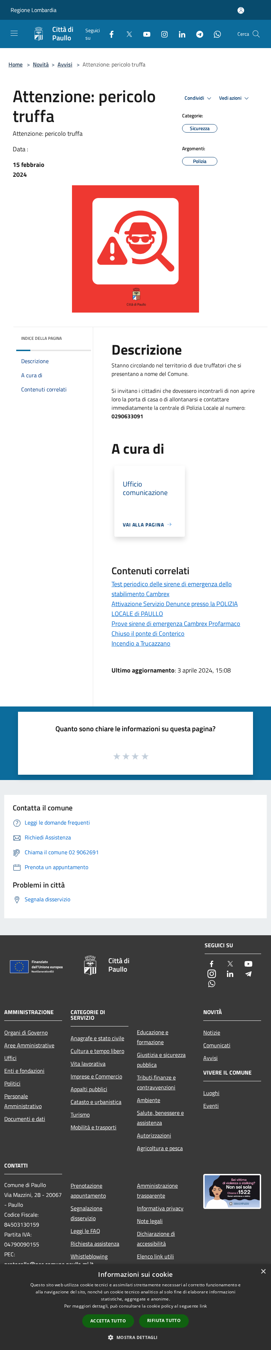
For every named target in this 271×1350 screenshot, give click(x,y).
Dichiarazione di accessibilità (156, 1238)
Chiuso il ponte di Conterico (148, 633)
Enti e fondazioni (24, 1070)
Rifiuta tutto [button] (164, 1320)
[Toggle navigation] (14, 33)
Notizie (211, 1032)
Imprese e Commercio (96, 1076)
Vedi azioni (230, 98)
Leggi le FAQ (85, 1231)
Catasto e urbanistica (96, 1102)
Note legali (150, 1221)
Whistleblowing (89, 1256)
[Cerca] (256, 34)
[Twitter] (126, 34)
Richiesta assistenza (95, 1243)
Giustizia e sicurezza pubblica (161, 1060)
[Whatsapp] (214, 34)
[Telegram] (197, 34)
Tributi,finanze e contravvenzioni (156, 1082)
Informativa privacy (160, 1208)
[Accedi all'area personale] (241, 10)
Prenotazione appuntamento (88, 1190)
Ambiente (148, 1100)
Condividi (195, 98)
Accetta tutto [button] (108, 1321)
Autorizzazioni (154, 1135)
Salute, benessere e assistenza (160, 1117)
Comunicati (216, 1045)
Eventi (211, 1105)
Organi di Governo (26, 1032)
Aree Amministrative (29, 1045)
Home (15, 64)
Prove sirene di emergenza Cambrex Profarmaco (176, 623)
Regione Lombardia (33, 10)
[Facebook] (109, 34)
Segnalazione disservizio (86, 1213)
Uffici (10, 1058)
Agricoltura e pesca (160, 1148)
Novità (41, 64)
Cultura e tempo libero (97, 1051)
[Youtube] (144, 34)
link (203, 1306)
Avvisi (65, 64)
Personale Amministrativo (23, 1101)
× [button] (263, 1271)
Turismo (80, 1114)
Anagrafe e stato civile (97, 1038)
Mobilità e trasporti (93, 1127)
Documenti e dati (24, 1119)
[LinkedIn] (179, 34)
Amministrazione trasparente (157, 1190)
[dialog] (135, 1307)
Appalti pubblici (89, 1089)
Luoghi (211, 1093)
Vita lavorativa (88, 1063)
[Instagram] (162, 34)
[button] (135, 1337)
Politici (12, 1083)
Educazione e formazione (152, 1037)
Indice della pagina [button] (41, 338)
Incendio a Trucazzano (141, 643)
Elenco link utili (155, 1256)
